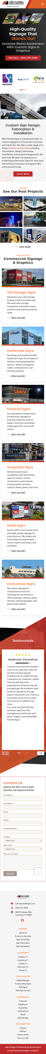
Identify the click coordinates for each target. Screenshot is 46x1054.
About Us (23, 932)
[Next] (40, 753)
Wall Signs (23, 987)
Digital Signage (23, 980)
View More (25, 247)
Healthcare (23, 1004)
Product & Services (23, 936)
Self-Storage (23, 1017)
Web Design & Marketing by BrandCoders (23, 1047)
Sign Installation (23, 946)
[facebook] (22, 920)
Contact (23, 1028)
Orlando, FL (23, 956)
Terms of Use (23, 1038)
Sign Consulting (23, 939)
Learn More (23, 174)
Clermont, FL (23, 967)
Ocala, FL (23, 970)
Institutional (23, 1011)
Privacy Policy (23, 1034)
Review (23, 1031)
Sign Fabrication (23, 942)
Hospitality (23, 1007)
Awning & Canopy (23, 990)
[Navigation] (42, 4)
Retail (23, 1014)
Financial (23, 1001)
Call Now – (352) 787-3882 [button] (23, 58)
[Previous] (5, 753)
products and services (19, 148)
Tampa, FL (23, 963)
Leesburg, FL (23, 960)
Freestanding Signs (23, 983)
